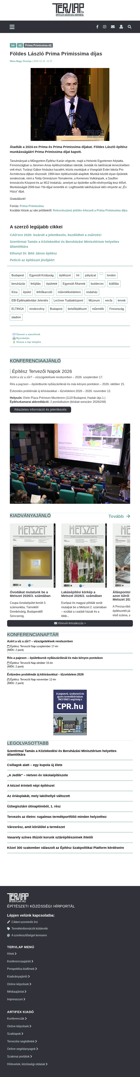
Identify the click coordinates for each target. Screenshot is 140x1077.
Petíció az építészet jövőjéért (32, 260)
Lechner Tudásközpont (68, 300)
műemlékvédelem (69, 292)
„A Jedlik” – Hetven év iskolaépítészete (37, 775)
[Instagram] (105, 27)
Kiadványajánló (17, 976)
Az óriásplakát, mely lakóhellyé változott (38, 796)
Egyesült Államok (74, 283)
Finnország (116, 308)
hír (77, 275)
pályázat (90, 275)
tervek (122, 300)
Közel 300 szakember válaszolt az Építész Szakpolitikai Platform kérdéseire (65, 848)
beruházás (18, 283)
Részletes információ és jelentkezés (40, 409)
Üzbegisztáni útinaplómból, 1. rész (34, 806)
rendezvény (36, 308)
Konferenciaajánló (19, 961)
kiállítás (114, 283)
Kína (14, 292)
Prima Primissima (32, 206)
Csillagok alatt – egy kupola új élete (34, 765)
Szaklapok (14, 1033)
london (111, 275)
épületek (51, 283)
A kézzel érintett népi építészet (31, 785)
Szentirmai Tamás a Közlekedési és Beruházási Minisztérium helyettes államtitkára (64, 244)
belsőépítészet (77, 308)
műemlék (98, 308)
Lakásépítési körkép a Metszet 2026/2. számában (81, 594)
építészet (65, 275)
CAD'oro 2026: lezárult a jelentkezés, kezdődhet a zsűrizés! (56, 235)
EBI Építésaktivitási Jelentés (29, 300)
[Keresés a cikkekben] (129, 27)
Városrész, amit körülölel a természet (36, 827)
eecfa (108, 300)
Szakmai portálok (18, 1056)
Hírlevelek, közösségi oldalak (26, 1064)
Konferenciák (16, 1018)
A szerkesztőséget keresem (29, 935)
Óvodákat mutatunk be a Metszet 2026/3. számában (30, 594)
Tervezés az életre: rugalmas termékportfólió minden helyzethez (57, 817)
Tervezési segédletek (21, 1041)
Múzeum (94, 300)
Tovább (116, 516)
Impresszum (15, 999)
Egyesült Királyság (41, 275)
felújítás (36, 283)
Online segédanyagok (21, 1048)
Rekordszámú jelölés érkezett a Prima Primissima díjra (90, 210)
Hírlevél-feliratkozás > (71, 623)
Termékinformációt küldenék (29, 928)
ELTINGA (17, 308)
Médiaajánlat (16, 991)
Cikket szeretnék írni (24, 922)
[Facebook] (97, 27)
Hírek (11, 953)
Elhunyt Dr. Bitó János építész (33, 253)
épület (27, 292)
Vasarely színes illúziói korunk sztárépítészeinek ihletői (50, 837)
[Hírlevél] (113, 27)
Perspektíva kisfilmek (21, 968)
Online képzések (18, 984)
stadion (16, 317)
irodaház (92, 292)
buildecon (97, 283)
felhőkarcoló (44, 292)
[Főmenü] (12, 27)
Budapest (17, 275)
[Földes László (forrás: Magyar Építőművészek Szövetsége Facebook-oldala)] (70, 104)
